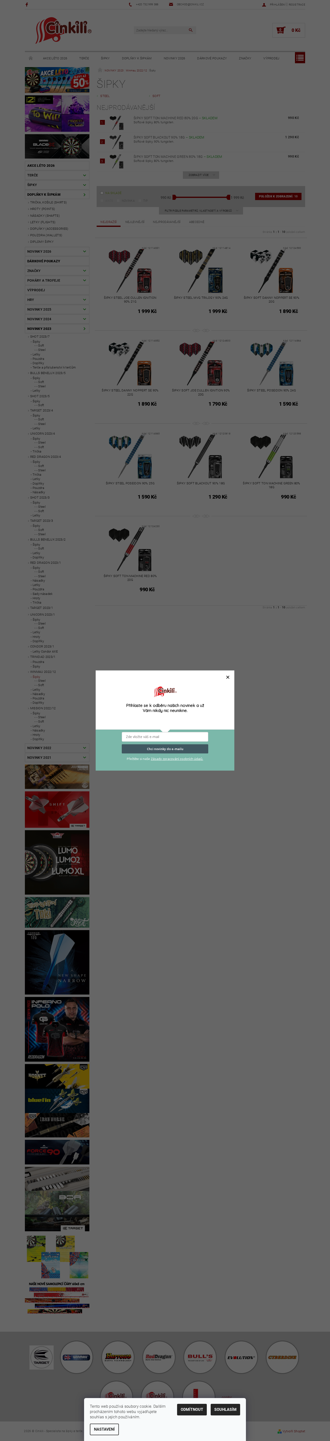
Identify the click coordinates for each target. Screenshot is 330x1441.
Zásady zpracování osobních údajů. (177, 759)
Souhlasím (225, 1409)
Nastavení (104, 1429)
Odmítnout (192, 1409)
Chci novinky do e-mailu (165, 749)
